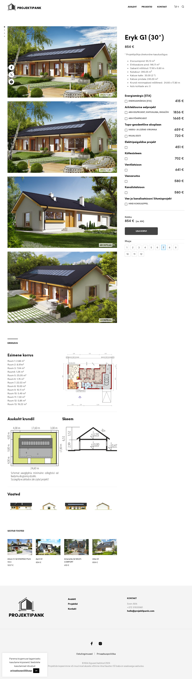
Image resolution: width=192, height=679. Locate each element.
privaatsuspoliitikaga (21, 670)
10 (127, 254)
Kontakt (162, 7)
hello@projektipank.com (140, 610)
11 (134, 254)
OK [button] (36, 670)
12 (141, 254)
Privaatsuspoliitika (106, 653)
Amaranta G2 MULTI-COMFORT (73, 560)
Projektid (147, 7)
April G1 (39, 559)
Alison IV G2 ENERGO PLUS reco (19, 560)
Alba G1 (95, 559)
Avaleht (132, 7)
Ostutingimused (84, 653)
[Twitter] (11, 74)
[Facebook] (11, 67)
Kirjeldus (13, 343)
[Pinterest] (11, 82)
